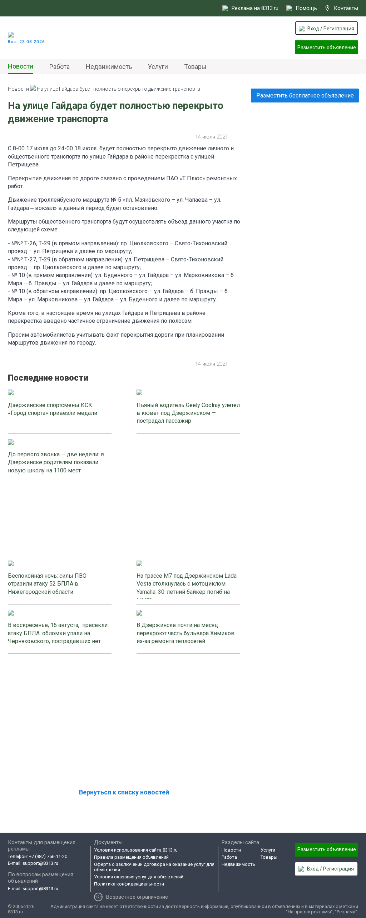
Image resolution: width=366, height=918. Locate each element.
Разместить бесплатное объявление (305, 95)
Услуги (158, 66)
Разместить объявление (326, 47)
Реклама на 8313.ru (255, 8)
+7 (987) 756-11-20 (48, 856)
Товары (195, 66)
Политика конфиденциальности (129, 884)
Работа (59, 66)
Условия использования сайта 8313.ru (136, 850)
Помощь (306, 8)
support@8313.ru (40, 863)
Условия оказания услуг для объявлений (138, 876)
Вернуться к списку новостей (124, 792)
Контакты (346, 8)
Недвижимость (109, 66)
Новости (20, 66)
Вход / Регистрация (330, 28)
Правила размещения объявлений (131, 857)
